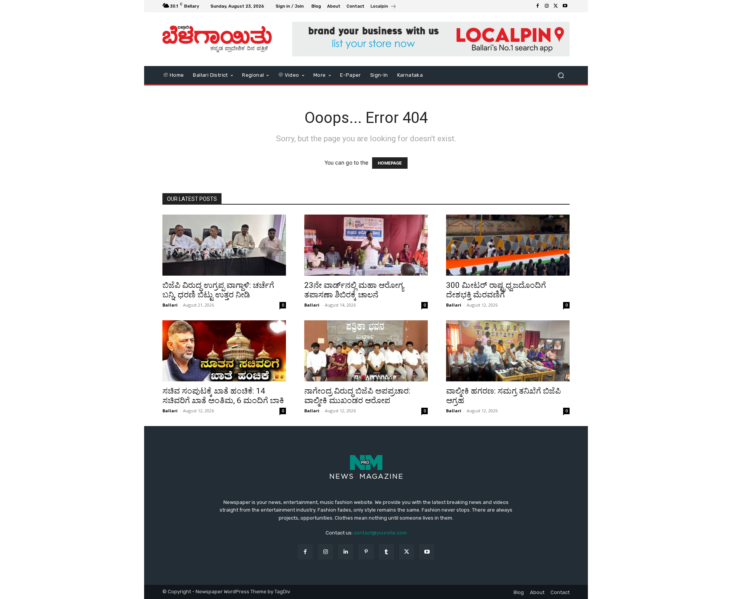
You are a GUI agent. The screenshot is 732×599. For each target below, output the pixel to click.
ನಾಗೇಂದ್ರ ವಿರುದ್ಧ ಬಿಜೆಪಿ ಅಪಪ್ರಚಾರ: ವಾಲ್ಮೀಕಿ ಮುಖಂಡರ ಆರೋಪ (357, 395)
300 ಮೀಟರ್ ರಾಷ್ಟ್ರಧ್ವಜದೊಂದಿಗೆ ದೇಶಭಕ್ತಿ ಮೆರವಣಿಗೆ (496, 290)
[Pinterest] (365, 551)
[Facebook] (537, 6)
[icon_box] (383, 7)
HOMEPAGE (390, 163)
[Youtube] (565, 6)
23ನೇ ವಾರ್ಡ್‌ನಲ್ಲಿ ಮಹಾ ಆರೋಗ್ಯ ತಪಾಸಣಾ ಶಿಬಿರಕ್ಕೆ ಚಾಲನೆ (354, 290)
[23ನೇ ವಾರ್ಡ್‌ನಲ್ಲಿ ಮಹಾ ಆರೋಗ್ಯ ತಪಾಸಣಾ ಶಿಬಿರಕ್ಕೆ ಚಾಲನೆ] (366, 245)
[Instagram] (546, 6)
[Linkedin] (345, 551)
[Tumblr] (386, 551)
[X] (555, 6)
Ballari (170, 305)
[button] (561, 75)
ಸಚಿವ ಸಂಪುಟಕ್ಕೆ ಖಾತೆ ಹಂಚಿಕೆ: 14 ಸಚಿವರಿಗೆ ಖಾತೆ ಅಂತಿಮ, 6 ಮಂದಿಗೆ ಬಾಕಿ (223, 395)
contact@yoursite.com (380, 533)
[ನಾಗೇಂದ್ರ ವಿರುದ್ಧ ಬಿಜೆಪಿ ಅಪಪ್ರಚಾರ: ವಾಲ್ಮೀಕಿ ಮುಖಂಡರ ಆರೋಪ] (366, 350)
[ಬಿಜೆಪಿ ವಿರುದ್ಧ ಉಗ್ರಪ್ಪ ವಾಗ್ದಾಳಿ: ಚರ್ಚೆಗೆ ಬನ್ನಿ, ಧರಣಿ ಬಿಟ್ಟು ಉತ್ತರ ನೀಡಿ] (224, 245)
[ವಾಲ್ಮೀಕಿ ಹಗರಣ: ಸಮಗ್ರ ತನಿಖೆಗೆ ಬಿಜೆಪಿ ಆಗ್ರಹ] (508, 350)
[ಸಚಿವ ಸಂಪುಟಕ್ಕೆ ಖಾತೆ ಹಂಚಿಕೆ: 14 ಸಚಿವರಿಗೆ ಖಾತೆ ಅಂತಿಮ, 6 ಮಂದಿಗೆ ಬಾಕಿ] (224, 350)
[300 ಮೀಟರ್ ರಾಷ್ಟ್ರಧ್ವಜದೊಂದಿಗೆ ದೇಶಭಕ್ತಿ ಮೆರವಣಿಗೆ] (508, 245)
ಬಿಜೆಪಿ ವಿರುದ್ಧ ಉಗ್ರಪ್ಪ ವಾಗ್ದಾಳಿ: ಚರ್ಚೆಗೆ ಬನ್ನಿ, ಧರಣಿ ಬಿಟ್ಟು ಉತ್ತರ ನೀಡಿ (218, 290)
